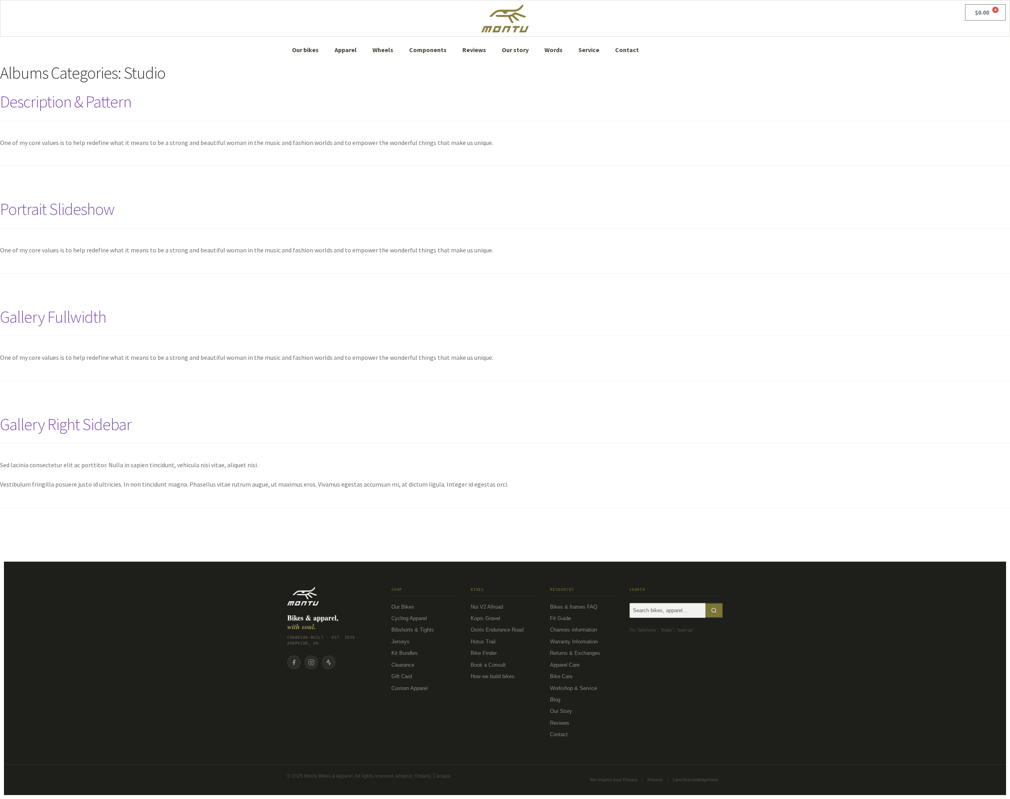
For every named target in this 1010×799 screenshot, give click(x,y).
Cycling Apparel (409, 618)
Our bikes (305, 50)
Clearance (402, 665)
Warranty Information (574, 642)
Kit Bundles (404, 653)
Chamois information (573, 630)
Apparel (346, 50)
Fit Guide (560, 618)
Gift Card (401, 676)
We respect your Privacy (614, 779)
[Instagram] (311, 662)
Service (588, 50)
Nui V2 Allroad (487, 607)
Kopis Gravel (485, 618)
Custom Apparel (409, 688)
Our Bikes (402, 607)
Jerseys (400, 642)
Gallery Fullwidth (53, 316)
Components (428, 50)
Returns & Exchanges (575, 653)
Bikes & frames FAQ (573, 607)
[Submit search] (713, 610)
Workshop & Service (573, 688)
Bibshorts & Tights (412, 630)
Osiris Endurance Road (497, 630)
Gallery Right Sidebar (65, 424)
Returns (655, 779)
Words (553, 50)
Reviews (474, 50)
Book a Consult (488, 665)
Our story (515, 50)
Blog (555, 700)
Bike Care (561, 676)
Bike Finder (484, 653)
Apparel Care (565, 665)
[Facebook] (294, 662)
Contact (627, 50)
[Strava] (328, 662)
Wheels (382, 50)
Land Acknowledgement (695, 779)
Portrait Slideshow (57, 209)
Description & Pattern (65, 101)
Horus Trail (483, 642)
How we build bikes (492, 676)
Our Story (561, 711)
